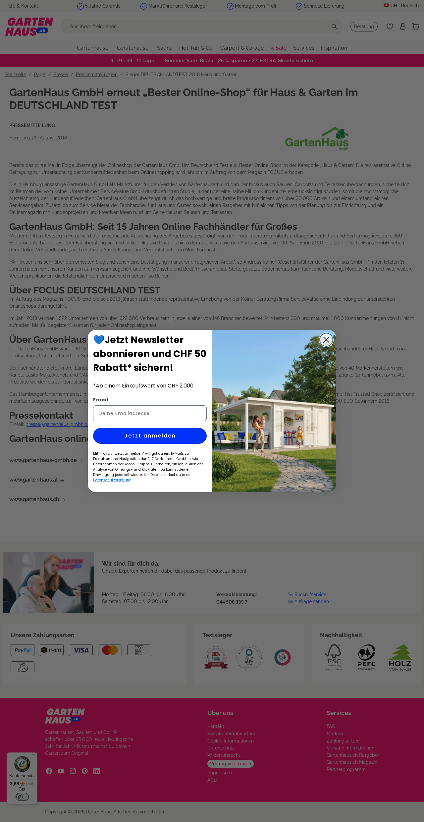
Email (100, 399)
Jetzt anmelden (150, 435)
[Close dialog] (326, 339)
